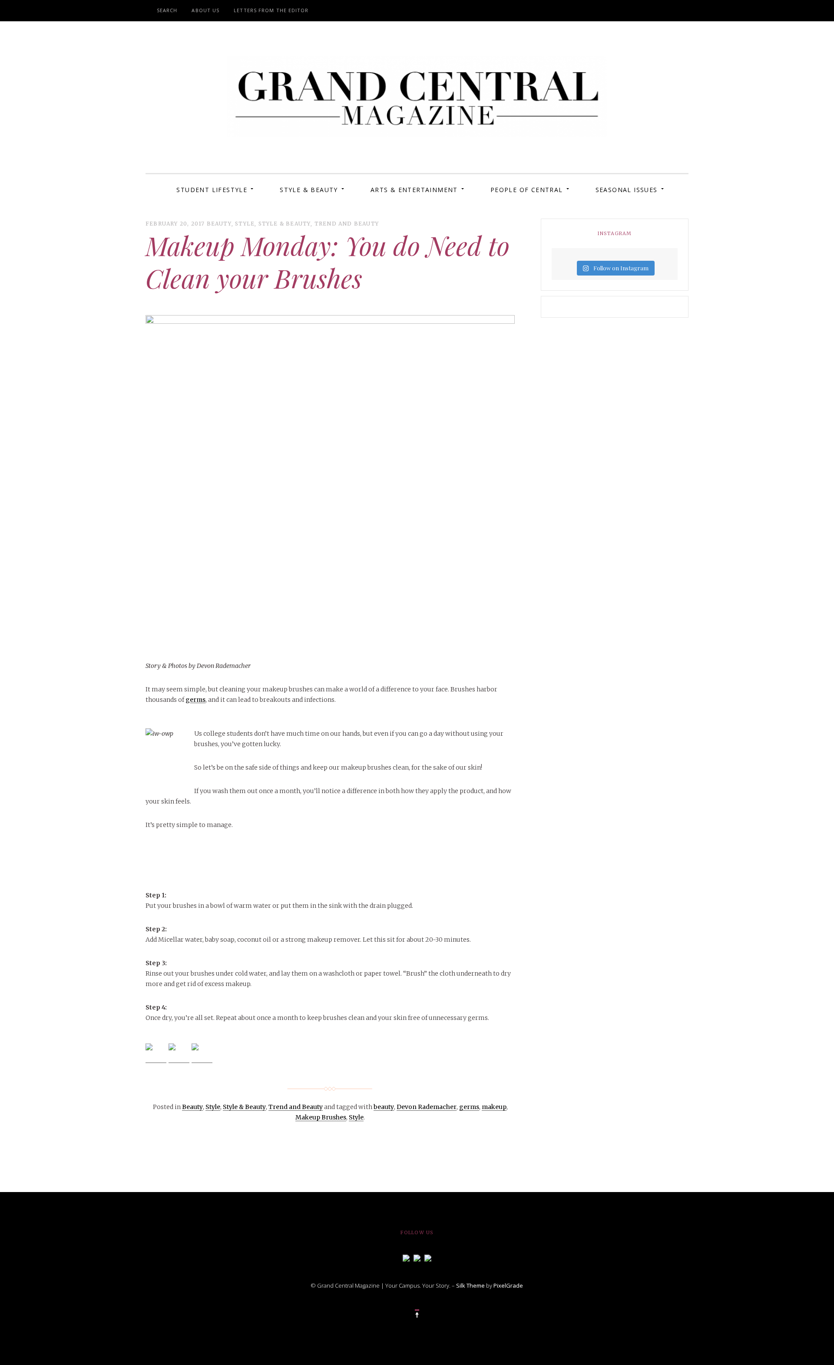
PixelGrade (508, 1285)
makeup (494, 1107)
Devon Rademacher (427, 1107)
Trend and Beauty (346, 223)
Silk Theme (470, 1285)
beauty (384, 1107)
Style (245, 223)
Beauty (219, 223)
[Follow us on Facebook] (406, 1257)
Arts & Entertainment (414, 190)
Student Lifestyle (211, 190)
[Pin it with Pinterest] (202, 1053)
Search (167, 10)
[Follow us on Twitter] (417, 1257)
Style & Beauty (309, 190)
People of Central (526, 190)
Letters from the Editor (271, 10)
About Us (205, 10)
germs (195, 700)
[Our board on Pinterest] (428, 1257)
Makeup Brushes (320, 1117)
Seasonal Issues (627, 190)
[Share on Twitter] (179, 1053)
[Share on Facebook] (156, 1053)
